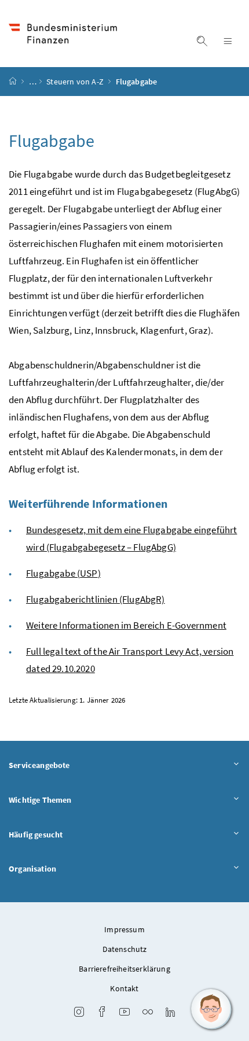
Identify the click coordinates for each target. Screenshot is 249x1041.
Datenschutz (124, 949)
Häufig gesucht (36, 834)
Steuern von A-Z (75, 81)
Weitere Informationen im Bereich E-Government (126, 625)
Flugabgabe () (63, 573)
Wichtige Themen (40, 800)
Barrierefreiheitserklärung (124, 969)
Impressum (124, 929)
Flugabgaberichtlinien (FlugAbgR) (95, 599)
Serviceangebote (39, 765)
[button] (211, 1009)
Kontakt (124, 988)
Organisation (32, 868)
